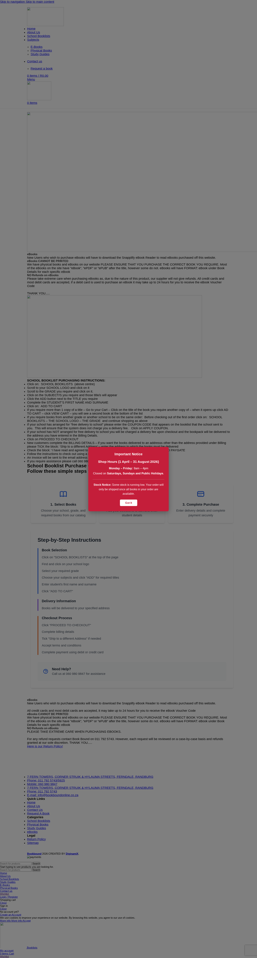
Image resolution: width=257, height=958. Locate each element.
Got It (128, 502)
